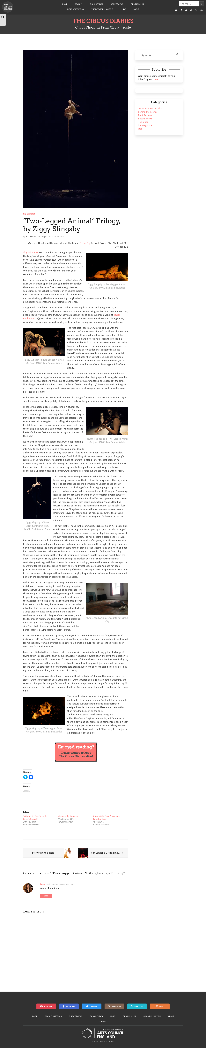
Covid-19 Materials (53, 1016)
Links (123, 9)
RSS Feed (138, 1006)
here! (156, 79)
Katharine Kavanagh (36, 236)
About (136, 9)
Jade (42, 884)
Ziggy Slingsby (30, 252)
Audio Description (75, 9)
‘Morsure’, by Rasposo (68, 816)
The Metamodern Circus (102, 9)
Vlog (140, 128)
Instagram (116, 1006)
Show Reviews (96, 4)
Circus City (85, 243)
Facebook (70, 1006)
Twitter (93, 1006)
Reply (46, 896)
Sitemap (103, 1021)
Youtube (48, 1006)
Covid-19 (78, 4)
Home (64, 4)
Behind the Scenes (148, 112)
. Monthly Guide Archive (150, 108)
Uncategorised (145, 125)
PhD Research (137, 4)
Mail (161, 1006)
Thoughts (143, 122)
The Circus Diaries (103, 21)
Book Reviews (117, 4)
